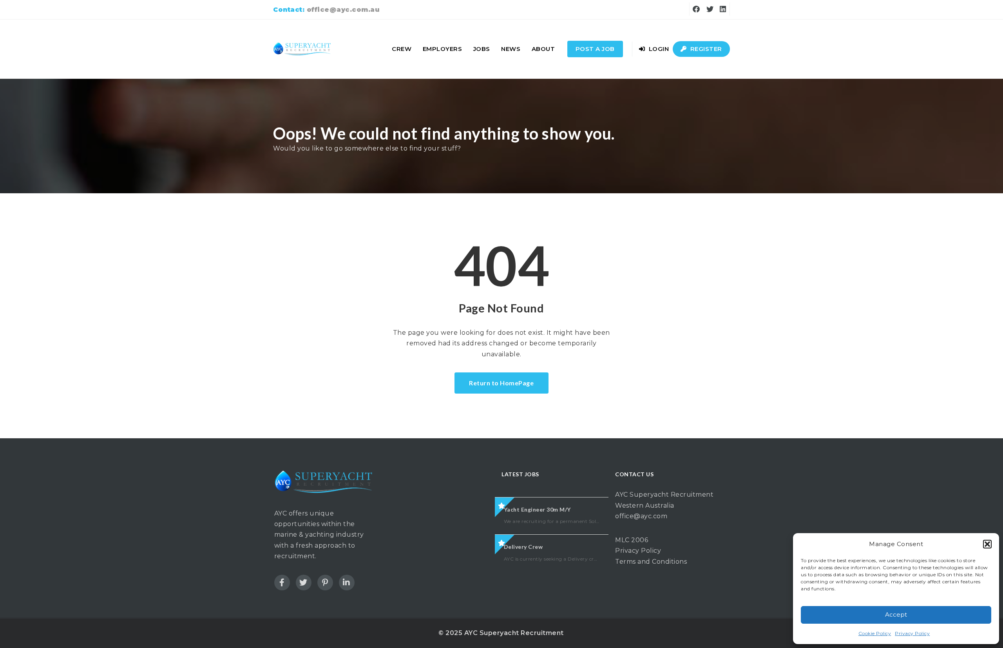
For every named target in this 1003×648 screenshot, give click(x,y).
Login (658, 49)
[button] (987, 544)
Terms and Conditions (651, 561)
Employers (442, 49)
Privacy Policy (912, 633)
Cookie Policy (874, 633)
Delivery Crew (523, 546)
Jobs (481, 49)
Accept (896, 614)
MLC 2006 (631, 540)
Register (705, 49)
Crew (401, 49)
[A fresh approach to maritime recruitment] (302, 49)
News (510, 49)
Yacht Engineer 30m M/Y (537, 509)
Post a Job (595, 49)
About (543, 49)
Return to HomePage (501, 383)
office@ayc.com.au (343, 9)
